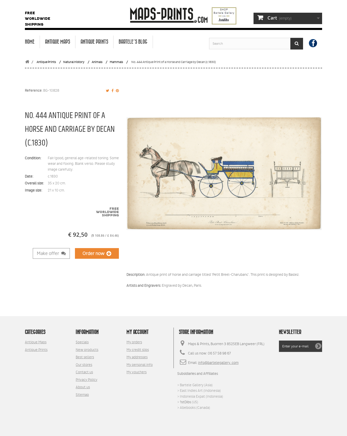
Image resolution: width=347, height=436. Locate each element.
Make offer (49, 253)
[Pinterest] (116, 91)
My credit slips (138, 350)
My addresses (137, 357)
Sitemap (82, 395)
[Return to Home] (27, 62)
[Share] (112, 91)
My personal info (140, 365)
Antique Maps (57, 41)
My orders (134, 342)
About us (83, 387)
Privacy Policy (86, 380)
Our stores (84, 365)
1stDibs (185, 402)
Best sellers (85, 357)
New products (87, 350)
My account (138, 332)
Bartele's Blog (133, 41)
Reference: (33, 90)
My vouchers (137, 372)
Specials (82, 342)
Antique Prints (94, 41)
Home (30, 41)
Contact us (84, 372)
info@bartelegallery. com (218, 363)
